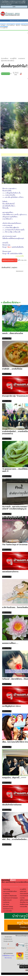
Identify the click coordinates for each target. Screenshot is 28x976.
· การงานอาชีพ (23, 907)
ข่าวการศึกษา (4, 59)
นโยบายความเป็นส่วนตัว (6, 4)
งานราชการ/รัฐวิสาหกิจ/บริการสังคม (13, 60)
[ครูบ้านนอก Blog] (18, 25)
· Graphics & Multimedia (10, 896)
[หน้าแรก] (3, 25)
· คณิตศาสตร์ (22, 891)
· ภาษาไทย (22, 898)
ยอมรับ (14, 6)
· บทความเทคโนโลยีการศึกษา (10, 891)
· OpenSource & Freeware (10, 898)
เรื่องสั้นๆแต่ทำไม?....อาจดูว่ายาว (9, 267)
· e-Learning (6, 894)
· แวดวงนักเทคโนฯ (7, 911)
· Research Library (8, 907)
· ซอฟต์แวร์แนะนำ (7, 900)
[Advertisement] (14, 860)
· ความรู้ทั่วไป (22, 889)
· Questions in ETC (8, 909)
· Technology (6, 889)
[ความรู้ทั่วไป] (4, 27)
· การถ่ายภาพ (6, 902)
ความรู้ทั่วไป (13, 59)
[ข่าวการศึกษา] (10, 25)
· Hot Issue (6, 904)
